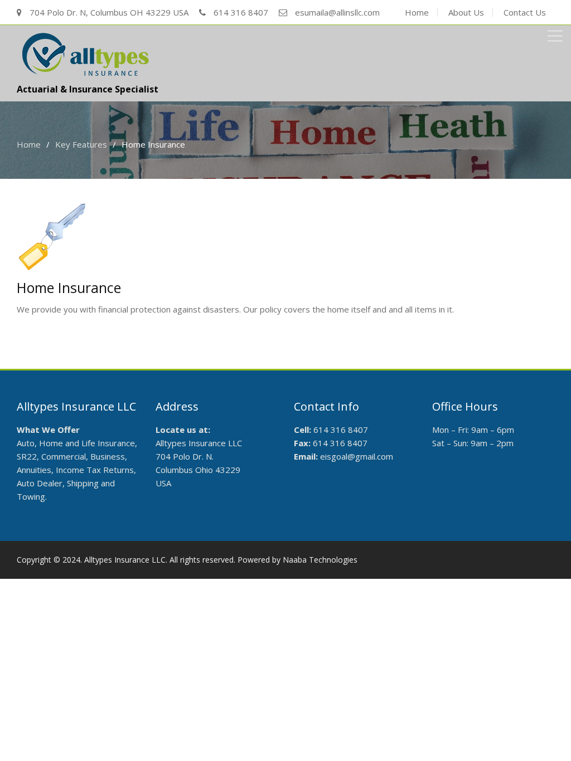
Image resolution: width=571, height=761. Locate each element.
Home (417, 12)
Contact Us (525, 12)
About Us (466, 12)
